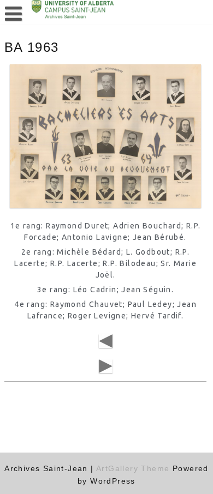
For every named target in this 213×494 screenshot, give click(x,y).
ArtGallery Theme (134, 468)
